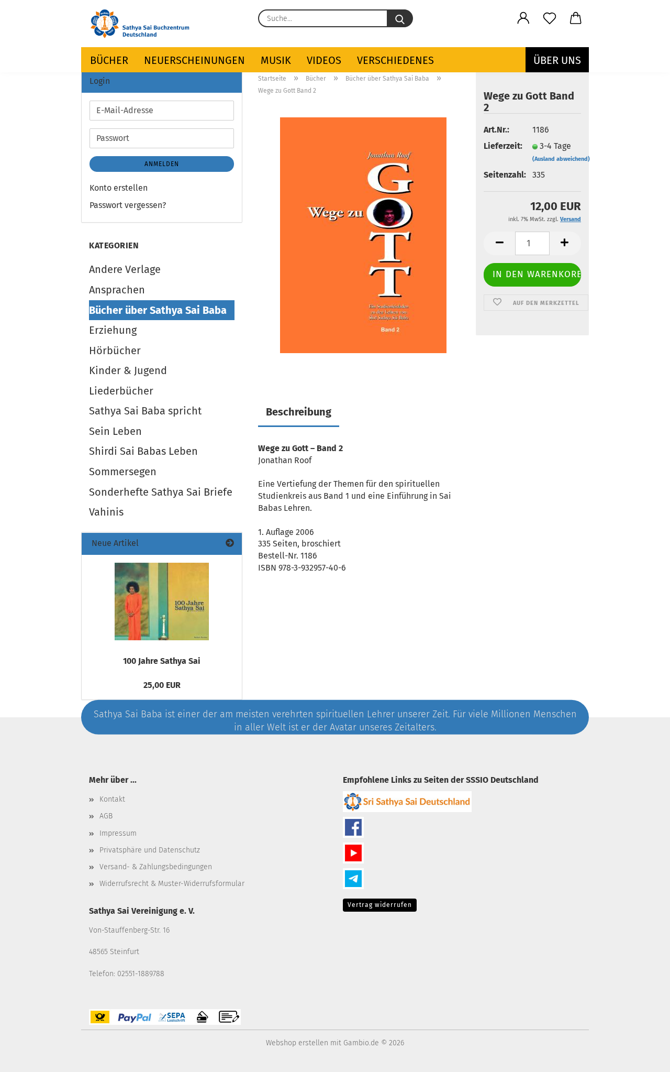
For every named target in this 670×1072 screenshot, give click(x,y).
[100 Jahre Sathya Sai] (162, 601)
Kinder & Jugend (128, 370)
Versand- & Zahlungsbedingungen (155, 866)
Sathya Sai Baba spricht (145, 410)
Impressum (118, 833)
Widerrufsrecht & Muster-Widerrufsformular (171, 883)
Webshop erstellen (297, 1042)
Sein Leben (115, 431)
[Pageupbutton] (641, 1056)
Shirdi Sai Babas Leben (143, 451)
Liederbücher (121, 391)
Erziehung (113, 330)
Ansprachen (117, 289)
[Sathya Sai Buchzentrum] (145, 23)
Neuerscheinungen (194, 60)
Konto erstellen (119, 188)
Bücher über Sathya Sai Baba (158, 310)
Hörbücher (115, 350)
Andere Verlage (125, 269)
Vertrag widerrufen (380, 905)
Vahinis (106, 512)
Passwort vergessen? (128, 205)
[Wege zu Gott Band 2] (363, 234)
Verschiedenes (395, 60)
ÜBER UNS (557, 60)
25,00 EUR (162, 685)
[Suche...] (400, 18)
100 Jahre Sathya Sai (161, 661)
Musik (276, 60)
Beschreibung (298, 412)
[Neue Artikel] (230, 544)
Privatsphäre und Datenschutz (149, 850)
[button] (523, 18)
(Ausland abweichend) (561, 159)
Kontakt (112, 799)
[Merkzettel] (550, 18)
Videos (324, 60)
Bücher (109, 60)
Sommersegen (123, 471)
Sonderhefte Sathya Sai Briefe (160, 492)
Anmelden (161, 164)
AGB (106, 816)
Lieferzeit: (500, 146)
